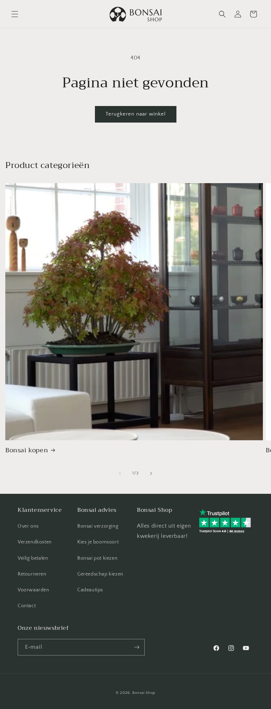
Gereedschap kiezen (100, 574)
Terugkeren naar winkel (136, 114)
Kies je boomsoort (98, 542)
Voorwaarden (33, 590)
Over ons (28, 526)
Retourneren (32, 574)
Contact (27, 606)
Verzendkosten (35, 542)
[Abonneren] (136, 647)
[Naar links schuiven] (120, 473)
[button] (15, 14)
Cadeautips (90, 590)
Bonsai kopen (26, 450)
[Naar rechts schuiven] (151, 473)
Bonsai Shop (143, 693)
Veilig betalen (33, 558)
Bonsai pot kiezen (97, 558)
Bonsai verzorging (97, 526)
